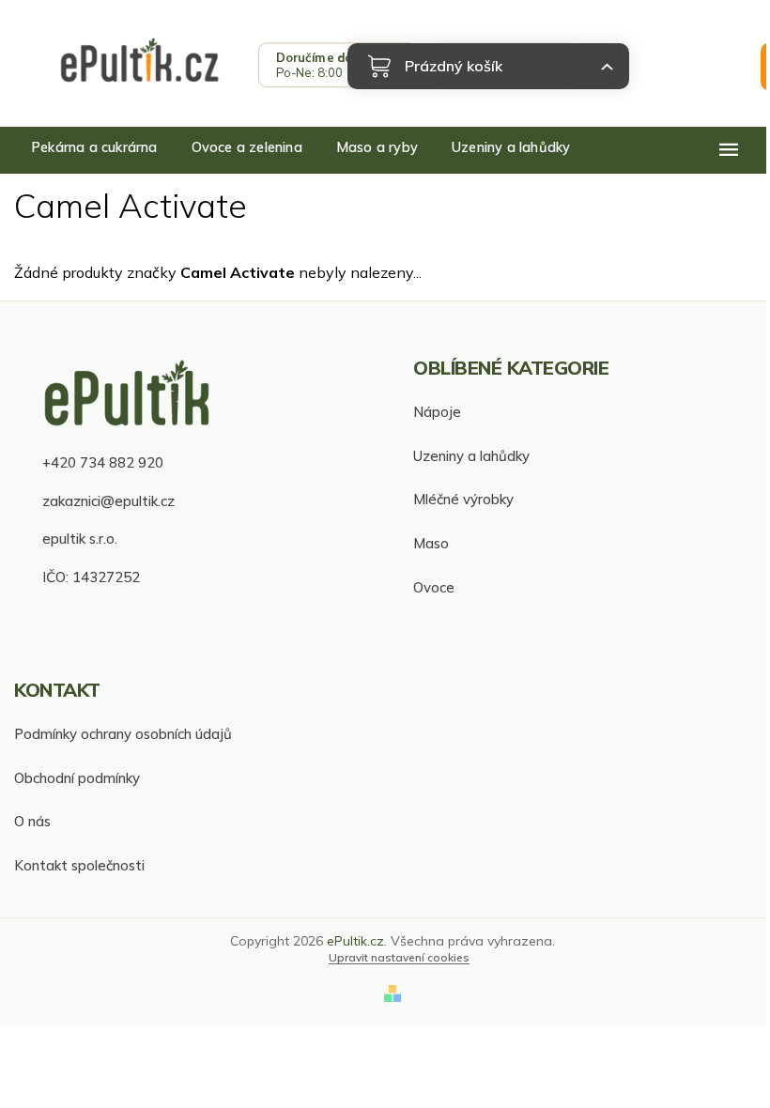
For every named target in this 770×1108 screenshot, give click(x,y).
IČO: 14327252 (91, 577)
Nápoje (437, 412)
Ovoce (433, 587)
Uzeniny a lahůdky (471, 456)
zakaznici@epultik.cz (108, 501)
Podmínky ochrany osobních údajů (123, 734)
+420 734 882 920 (102, 462)
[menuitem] (94, 147)
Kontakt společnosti (79, 865)
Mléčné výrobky (463, 499)
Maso (431, 543)
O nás (32, 821)
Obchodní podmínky (77, 778)
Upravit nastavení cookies (399, 957)
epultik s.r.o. (79, 538)
